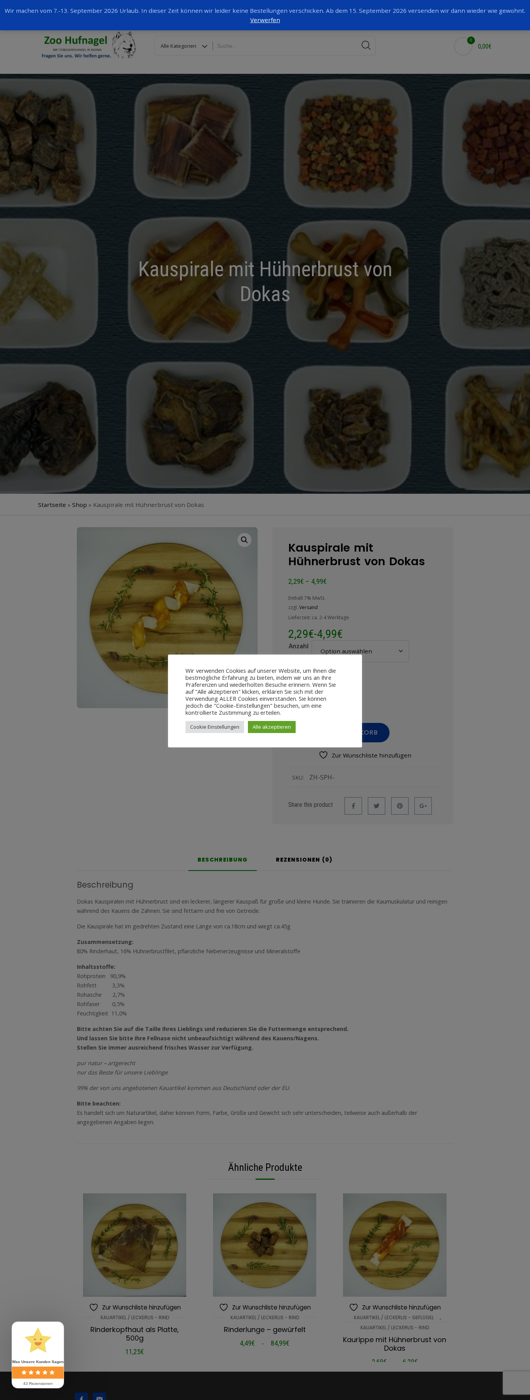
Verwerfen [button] (265, 20)
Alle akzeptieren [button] (272, 726)
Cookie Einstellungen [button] (214, 726)
